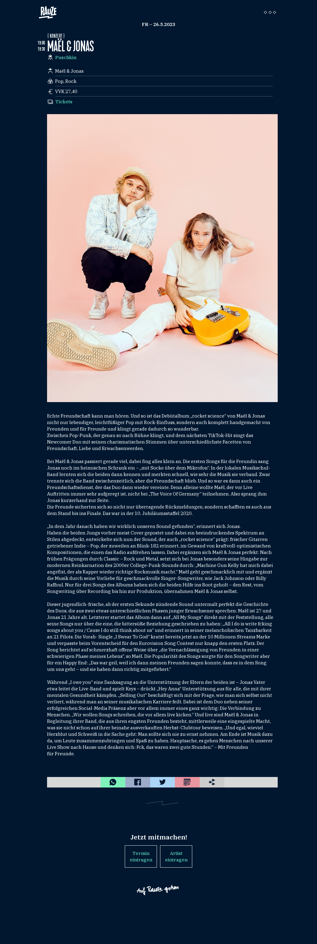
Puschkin (65, 57)
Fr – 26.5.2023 (158, 24)
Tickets (63, 102)
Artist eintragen (176, 856)
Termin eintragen (141, 856)
